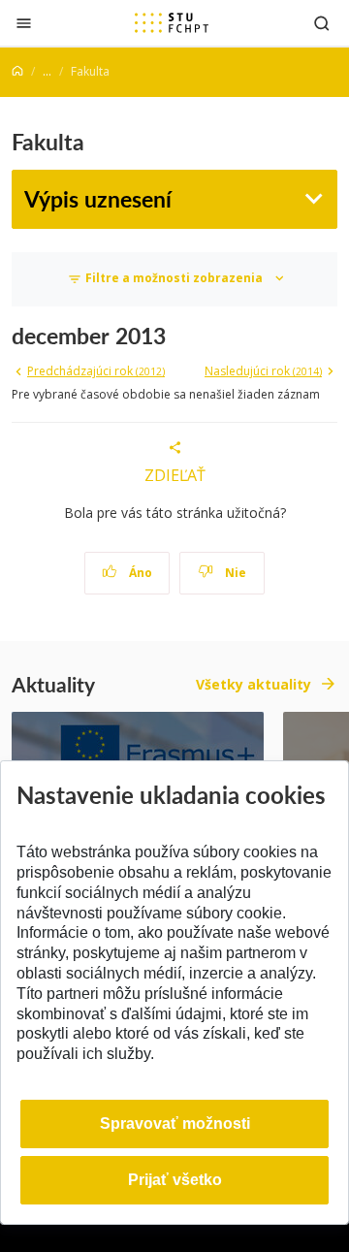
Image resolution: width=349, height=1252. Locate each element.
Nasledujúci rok (263, 371)
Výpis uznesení (98, 198)
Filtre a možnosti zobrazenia (174, 278)
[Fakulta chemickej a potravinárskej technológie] (171, 22)
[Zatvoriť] (24, 23)
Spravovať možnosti (175, 1123)
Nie (234, 572)
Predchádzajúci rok (96, 371)
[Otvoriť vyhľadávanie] (322, 23)
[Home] (17, 71)
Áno (139, 572)
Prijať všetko (175, 1180)
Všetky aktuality (253, 684)
